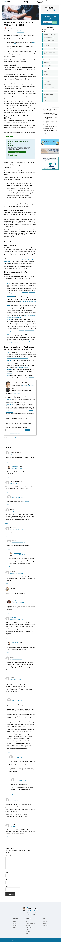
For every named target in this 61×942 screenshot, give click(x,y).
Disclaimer (45, 923)
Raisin (17, 405)
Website (7, 886)
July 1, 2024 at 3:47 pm (15, 454)
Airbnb (45, 91)
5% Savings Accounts (10, 404)
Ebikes (27, 929)
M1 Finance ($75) (47, 62)
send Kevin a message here (15, 433)
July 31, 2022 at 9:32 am (17, 700)
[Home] (7, 2)
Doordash (46, 71)
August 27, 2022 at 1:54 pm (21, 780)
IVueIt (45, 100)
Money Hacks (18, 437)
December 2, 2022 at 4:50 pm (18, 542)
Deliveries (28, 931)
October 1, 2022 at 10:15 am (18, 644)
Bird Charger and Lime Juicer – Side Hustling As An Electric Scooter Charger (50, 123)
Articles (27, 933)
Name (6, 872)
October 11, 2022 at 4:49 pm (16, 590)
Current (8, 305)
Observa (45, 97)
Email (6, 879)
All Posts (27, 921)
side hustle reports (16, 393)
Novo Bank (9, 319)
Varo (8, 334)
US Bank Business (11, 296)
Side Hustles (28, 925)
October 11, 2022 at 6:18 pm (18, 602)
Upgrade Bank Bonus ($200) (50, 34)
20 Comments (23, 30)
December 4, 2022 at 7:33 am (20, 554)
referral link (9, 373)
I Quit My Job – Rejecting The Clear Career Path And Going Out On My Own (50, 132)
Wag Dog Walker (47, 84)
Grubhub (46, 78)
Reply (6, 462)
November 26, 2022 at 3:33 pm (17, 573)
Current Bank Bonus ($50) (49, 49)
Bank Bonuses (12, 437)
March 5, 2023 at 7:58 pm (15, 483)
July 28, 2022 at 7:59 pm (15, 679)
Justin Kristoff (13, 617)
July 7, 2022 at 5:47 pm (15, 826)
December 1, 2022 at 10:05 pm (16, 529)
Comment (8, 855)
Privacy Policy (45, 921)
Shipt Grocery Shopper (49, 87)
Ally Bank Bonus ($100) (49, 37)
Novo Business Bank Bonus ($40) (49, 52)
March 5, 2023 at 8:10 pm (17, 497)
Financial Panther (15, 466)
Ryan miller (14, 601)
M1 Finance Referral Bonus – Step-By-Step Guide (17, 358)
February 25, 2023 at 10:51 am (16, 511)
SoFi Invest (9, 360)
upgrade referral (25, 501)
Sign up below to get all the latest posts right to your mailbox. (16, 427)
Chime (8, 283)
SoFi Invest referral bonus (22, 367)
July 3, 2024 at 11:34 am (17, 468)
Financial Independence (30, 923)
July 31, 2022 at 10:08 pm (19, 757)
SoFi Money (8, 399)
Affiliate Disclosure (20, 32)
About (14, 921)
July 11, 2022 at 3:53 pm (15, 801)
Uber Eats (46, 74)
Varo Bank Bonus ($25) (48, 57)
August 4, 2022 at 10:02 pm (16, 659)
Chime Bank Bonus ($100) (49, 40)
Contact (14, 927)
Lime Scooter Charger (48, 94)
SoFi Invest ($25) (47, 66)
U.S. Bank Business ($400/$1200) (48, 44)
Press (14, 923)
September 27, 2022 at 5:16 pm (17, 619)
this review (31, 410)
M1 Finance (9, 352)
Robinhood (9, 369)
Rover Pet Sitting (47, 81)
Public (8, 375)
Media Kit (15, 925)
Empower (8, 421)
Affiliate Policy (45, 925)
